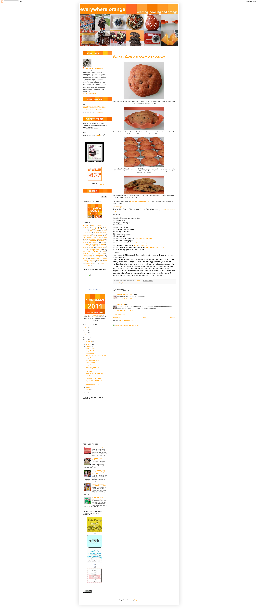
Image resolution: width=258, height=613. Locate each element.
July (87, 392)
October (88, 346)
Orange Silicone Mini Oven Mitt (94, 373)
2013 (86, 332)
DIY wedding (87, 237)
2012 (86, 335)
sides (92, 258)
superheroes (93, 260)
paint (84, 251)
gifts (104, 239)
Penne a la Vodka (90, 362)
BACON (87, 227)
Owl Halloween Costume (92, 360)
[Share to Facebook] (150, 281)
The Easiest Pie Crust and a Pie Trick (96, 355)
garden (99, 239)
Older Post (172, 317)
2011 (86, 337)
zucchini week (86, 265)
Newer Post (116, 317)
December (89, 341)
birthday (91, 229)
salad (89, 256)
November (89, 344)
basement (94, 227)
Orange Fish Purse (91, 365)
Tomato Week (90, 262)
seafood (103, 256)
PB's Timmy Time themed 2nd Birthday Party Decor (99, 484)
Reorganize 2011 (87, 255)
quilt (104, 253)
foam (85, 239)
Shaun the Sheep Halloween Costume (98, 459)
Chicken (97, 230)
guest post (93, 240)
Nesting (84, 249)
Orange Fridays (99, 135)
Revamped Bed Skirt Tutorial (93, 378)
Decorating (92, 235)
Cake (103, 229)
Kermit (103, 242)
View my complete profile (89, 93)
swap (99, 260)
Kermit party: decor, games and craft (97, 498)
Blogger (136, 600)
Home (144, 317)
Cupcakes (85, 235)
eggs (105, 237)
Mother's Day (101, 247)
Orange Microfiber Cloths (92, 384)
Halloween (101, 240)
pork (99, 253)
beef (101, 227)
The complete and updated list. (93, 315)
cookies (119, 283)
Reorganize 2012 (99, 255)
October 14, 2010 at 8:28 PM (125, 310)
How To (84, 242)
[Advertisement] (93, 430)
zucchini (102, 263)
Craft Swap (89, 371)
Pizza (103, 251)
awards (99, 225)
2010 (86, 339)
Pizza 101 (85, 253)
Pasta (88, 251)
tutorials (104, 262)
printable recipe (117, 207)
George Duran (165, 210)
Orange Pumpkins (91, 351)
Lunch (100, 246)
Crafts (102, 234)
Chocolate (104, 230)
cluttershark (87, 234)
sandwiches (96, 256)
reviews (84, 256)
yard (96, 263)
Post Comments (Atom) (126, 320)
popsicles (94, 253)
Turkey (98, 262)
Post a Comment (119, 314)
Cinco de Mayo (97, 232)
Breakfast (97, 229)
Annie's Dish (121, 304)
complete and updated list (98, 185)
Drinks (100, 237)
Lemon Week (93, 246)
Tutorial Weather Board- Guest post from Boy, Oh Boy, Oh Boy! (99, 472)
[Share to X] (148, 281)
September (89, 387)
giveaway (85, 240)
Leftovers (85, 246)
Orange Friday (95, 250)
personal (95, 251)
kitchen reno (95, 244)
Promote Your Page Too (95, 289)
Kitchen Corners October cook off (140, 201)
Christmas (87, 232)
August (88, 389)
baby (105, 225)
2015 (86, 328)
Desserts (124, 283)
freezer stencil (92, 239)
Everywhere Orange (95, 273)
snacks (98, 258)
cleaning (105, 232)
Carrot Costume (90, 353)
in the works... (93, 242)
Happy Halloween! (91, 348)
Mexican (91, 247)
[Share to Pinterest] (152, 281)
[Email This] (144, 281)
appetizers (85, 225)
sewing (85, 258)
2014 (86, 330)
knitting (103, 244)
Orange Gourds (90, 358)
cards (91, 230)
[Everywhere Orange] (95, 288)
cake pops (85, 230)
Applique (93, 225)
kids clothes (86, 244)
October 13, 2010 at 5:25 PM (125, 299)
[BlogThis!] (146, 281)
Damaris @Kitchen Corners (125, 294)
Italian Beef (89, 376)
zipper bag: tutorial (97, 448)
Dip (106, 235)
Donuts (95, 237)
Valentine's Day (89, 263)
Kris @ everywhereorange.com (94, 68)
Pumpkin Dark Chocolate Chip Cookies (139, 57)
